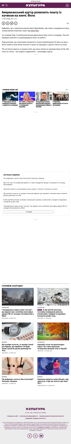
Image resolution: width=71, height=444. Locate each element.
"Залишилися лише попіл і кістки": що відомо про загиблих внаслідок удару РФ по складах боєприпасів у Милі (35, 207)
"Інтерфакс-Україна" (43, 427)
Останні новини (11, 175)
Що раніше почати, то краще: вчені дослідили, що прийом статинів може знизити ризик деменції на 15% (35, 194)
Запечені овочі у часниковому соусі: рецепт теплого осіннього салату (30, 189)
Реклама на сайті (12, 416)
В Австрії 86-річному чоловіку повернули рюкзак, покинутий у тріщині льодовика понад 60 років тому (35, 201)
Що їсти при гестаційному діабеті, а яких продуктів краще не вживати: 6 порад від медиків (34, 184)
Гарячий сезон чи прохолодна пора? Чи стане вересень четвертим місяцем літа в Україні (52, 346)
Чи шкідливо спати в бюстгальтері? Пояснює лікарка (23, 178)
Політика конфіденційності (29, 416)
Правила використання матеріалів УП (51, 416)
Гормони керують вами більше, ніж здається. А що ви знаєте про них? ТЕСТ (52, 381)
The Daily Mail (33, 31)
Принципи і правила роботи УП (35, 418)
